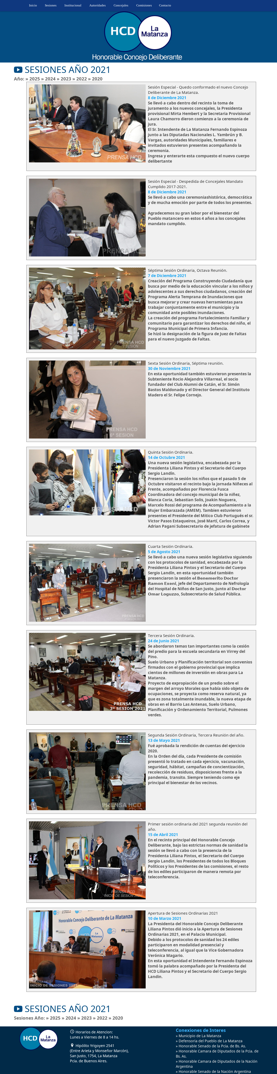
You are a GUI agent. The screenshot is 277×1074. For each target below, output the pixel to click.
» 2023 (64, 79)
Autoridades (97, 5)
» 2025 (33, 79)
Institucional (72, 5)
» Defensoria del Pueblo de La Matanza (209, 1040)
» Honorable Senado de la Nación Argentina (213, 1071)
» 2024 (49, 79)
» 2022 (80, 79)
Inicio (33, 5)
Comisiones (144, 5)
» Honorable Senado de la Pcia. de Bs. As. (211, 1046)
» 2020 (95, 79)
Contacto (165, 5)
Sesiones (51, 5)
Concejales (121, 5)
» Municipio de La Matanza (198, 1035)
